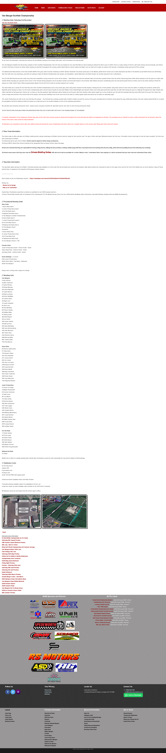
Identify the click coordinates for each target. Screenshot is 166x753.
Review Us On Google (9, 185)
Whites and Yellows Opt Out (131, 719)
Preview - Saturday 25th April (11, 565)
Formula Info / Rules (65, 8)
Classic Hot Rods (49, 741)
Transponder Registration (130, 715)
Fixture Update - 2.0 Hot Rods (103, 620)
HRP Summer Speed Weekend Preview (13, 542)
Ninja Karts (48, 729)
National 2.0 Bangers (50, 745)
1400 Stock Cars (49, 717)
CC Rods (47, 733)
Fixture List (8, 715)
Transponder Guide (89, 719)
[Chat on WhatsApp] (133, 696)
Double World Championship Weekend (102, 600)
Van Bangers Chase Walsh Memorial (13, 581)
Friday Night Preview (8, 563)
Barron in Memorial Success (102, 622)
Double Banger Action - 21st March (12, 576)
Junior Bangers (49, 725)
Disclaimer (47, 694)
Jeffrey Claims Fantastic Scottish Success (102, 611)
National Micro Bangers (51, 739)
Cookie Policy (48, 692)
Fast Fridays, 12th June (9, 551)
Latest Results (9, 719)
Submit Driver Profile (129, 721)
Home (36, 8)
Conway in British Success (102, 604)
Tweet (4, 532)
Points (86, 723)
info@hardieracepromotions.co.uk (134, 692)
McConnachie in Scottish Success (102, 615)
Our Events (51, 8)
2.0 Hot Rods (48, 735)
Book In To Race (128, 717)
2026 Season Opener (8, 583)
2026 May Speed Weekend (10, 561)
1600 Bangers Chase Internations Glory (14, 579)
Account (101, 8)
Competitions (136, 1)
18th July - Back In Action (10, 545)
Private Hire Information (90, 727)
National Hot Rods (49, 713)
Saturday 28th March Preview (11, 574)
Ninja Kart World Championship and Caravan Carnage (18, 547)
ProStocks (47, 721)
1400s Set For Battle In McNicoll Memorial (15, 556)
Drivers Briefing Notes (41, 152)
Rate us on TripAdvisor (10, 187)
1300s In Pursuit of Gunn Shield (11, 590)
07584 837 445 (148, 1)
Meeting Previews (9, 721)
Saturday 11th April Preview (10, 570)
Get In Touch (92, 8)
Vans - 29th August (102, 606)
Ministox (47, 719)
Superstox (47, 715)
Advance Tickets (126, 1)
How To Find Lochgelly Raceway (92, 717)
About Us (86, 713)
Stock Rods (48, 727)
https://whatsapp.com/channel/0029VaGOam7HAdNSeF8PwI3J (50, 178)
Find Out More (80, 8)
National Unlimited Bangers (52, 723)
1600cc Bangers (49, 731)
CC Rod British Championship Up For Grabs (15, 538)
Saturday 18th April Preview (10, 567)
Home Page (8, 713)
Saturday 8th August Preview (11, 540)
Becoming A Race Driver (90, 729)
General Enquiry (128, 713)
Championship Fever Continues (11, 558)
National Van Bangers (50, 743)
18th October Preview (8, 592)
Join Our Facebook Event (9, 23)
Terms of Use (48, 690)
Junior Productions (50, 737)
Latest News (8, 717)
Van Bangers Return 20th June (11, 549)
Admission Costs (88, 715)
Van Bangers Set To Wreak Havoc (12, 588)
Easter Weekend (7, 572)
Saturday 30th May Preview (10, 554)
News (43, 8)
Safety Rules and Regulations (92, 725)
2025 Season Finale (8, 586)
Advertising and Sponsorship (92, 721)
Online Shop (115, 1)
